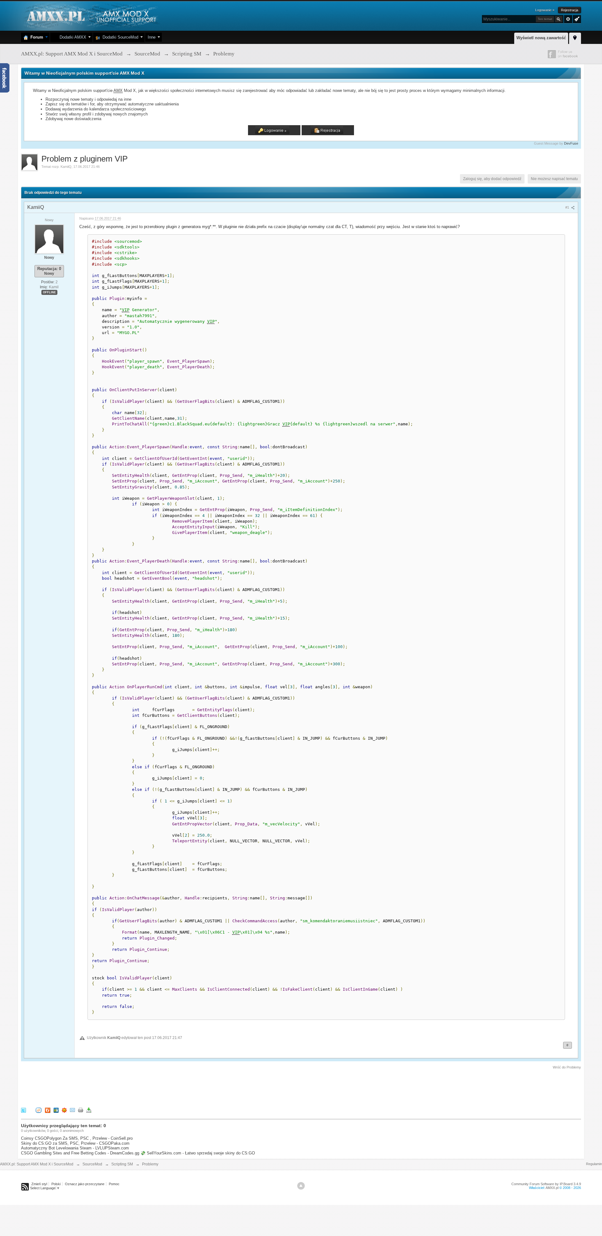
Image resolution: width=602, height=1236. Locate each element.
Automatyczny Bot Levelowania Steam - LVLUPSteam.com (75, 1148)
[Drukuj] (80, 1110)
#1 (567, 207)
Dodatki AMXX (71, 37)
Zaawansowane (568, 19)
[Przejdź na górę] (301, 1186)
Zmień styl (39, 1184)
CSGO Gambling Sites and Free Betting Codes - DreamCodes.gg (80, 1153)
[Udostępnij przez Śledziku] (56, 1110)
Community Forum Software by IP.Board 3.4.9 (546, 1184)
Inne (152, 37)
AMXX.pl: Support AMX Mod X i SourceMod (36, 1164)
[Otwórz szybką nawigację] (575, 37)
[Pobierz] (88, 1110)
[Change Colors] (576, 18)
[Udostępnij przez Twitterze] (23, 1110)
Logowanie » (544, 10)
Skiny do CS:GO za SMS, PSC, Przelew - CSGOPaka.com (75, 1143)
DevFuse (571, 143)
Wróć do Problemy (567, 1067)
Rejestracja (569, 10)
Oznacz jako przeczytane (84, 1184)
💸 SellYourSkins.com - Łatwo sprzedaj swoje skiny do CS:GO (197, 1153)
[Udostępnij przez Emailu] (72, 1110)
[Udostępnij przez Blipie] (47, 1110)
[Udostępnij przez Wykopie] (38, 1110)
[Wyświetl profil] (49, 239)
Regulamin (594, 1164)
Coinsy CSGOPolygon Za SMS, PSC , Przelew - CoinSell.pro (77, 1138)
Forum (35, 37)
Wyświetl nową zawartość (541, 37)
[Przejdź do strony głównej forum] (91, 15)
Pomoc (114, 1184)
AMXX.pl (552, 1188)
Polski (56, 1184)
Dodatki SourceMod (119, 37)
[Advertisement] (135, 1087)
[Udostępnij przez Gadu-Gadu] (64, 1110)
